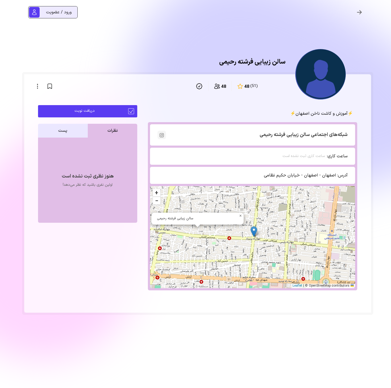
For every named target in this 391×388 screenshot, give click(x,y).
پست (62, 130)
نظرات (112, 130)
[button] (254, 231)
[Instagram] (161, 135)
